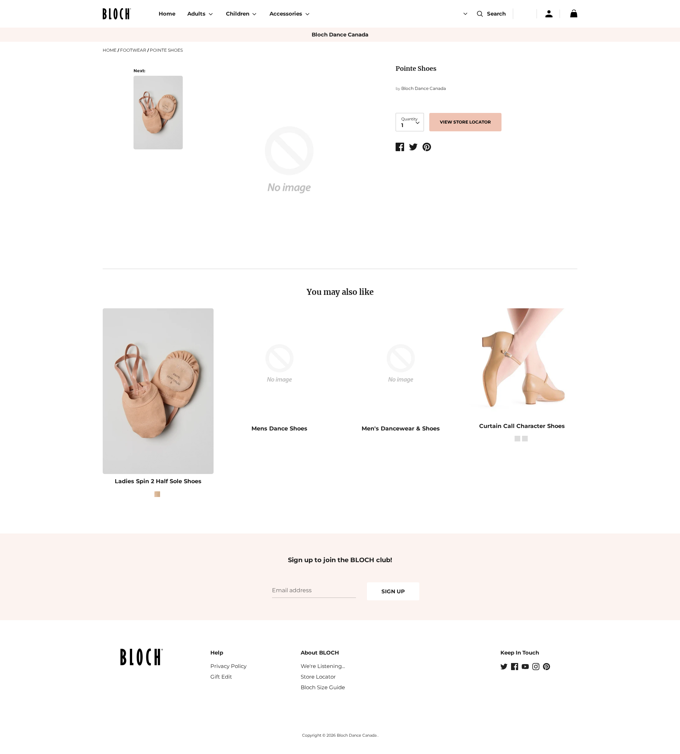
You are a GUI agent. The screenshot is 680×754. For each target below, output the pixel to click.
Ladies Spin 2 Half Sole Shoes (158, 481)
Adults (197, 13)
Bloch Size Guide (323, 687)
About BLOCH (320, 652)
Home (167, 13)
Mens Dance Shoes (279, 428)
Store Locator (318, 676)
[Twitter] (504, 667)
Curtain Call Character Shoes (522, 426)
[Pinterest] (547, 667)
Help (216, 652)
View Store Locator (465, 122)
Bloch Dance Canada (340, 34)
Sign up (393, 591)
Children (238, 13)
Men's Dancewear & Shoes (401, 428)
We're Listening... (323, 666)
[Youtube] (526, 667)
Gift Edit (221, 676)
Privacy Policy (228, 666)
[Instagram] (536, 667)
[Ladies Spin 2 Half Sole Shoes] (158, 116)
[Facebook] (515, 667)
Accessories (287, 13)
